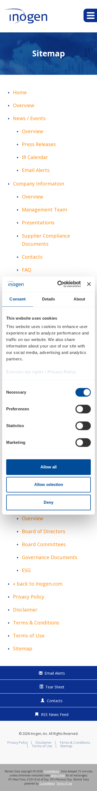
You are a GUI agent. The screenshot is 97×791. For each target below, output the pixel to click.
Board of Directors (43, 531)
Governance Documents (49, 557)
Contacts (32, 256)
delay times (58, 775)
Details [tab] (48, 299)
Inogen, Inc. (39, 733)
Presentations (38, 222)
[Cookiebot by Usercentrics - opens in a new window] (60, 284)
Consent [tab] (17, 299)
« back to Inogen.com (38, 583)
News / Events (29, 118)
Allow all (48, 467)
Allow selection (48, 484)
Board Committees (44, 544)
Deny (48, 502)
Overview (23, 105)
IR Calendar (35, 157)
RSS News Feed (54, 714)
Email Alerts (36, 170)
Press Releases (39, 144)
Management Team (44, 209)
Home (20, 92)
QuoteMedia (51, 771)
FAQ (26, 269)
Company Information (38, 183)
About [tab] (79, 299)
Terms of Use (28, 635)
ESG (26, 570)
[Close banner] (89, 284)
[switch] (83, 409)
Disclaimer (25, 609)
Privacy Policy (28, 596)
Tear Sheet (54, 686)
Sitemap (22, 648)
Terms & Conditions (36, 622)
